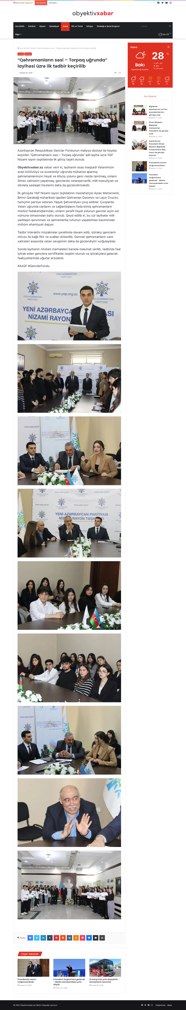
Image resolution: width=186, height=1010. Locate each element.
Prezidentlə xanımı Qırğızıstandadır (63, 3)
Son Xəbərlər (150, 96)
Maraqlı (28, 54)
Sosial (65, 26)
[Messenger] (89, 938)
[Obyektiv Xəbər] (93, 14)
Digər (17, 34)
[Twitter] (36, 938)
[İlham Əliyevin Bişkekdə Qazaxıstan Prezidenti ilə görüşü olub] (139, 126)
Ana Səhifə (19, 26)
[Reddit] (63, 938)
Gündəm (32, 26)
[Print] (102, 938)
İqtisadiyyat (54, 26)
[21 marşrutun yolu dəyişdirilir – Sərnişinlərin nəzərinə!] (105, 968)
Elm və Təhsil (77, 26)
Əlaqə (169, 1005)
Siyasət (42, 26)
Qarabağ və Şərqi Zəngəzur (108, 26)
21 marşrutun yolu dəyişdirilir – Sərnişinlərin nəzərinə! (104, 980)
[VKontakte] (69, 938)
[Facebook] (30, 938)
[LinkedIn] (43, 938)
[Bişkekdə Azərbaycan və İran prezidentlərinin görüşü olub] (139, 110)
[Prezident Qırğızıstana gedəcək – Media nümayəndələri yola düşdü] (69, 968)
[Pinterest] (56, 938)
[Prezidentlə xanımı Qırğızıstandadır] (33, 968)
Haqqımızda (160, 1005)
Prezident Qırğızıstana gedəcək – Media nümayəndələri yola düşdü (69, 982)
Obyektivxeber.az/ (28, 1005)
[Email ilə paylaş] (95, 938)
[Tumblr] (50, 938)
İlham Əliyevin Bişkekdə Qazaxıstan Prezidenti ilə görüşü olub (158, 128)
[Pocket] (82, 938)
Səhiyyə (89, 26)
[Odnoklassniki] (76, 938)
